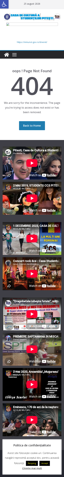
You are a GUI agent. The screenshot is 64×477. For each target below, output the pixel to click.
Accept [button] (44, 463)
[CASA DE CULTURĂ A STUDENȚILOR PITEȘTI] (7, 55)
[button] (4, 4)
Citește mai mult (32, 468)
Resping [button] (32, 463)
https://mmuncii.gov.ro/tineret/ (32, 42)
